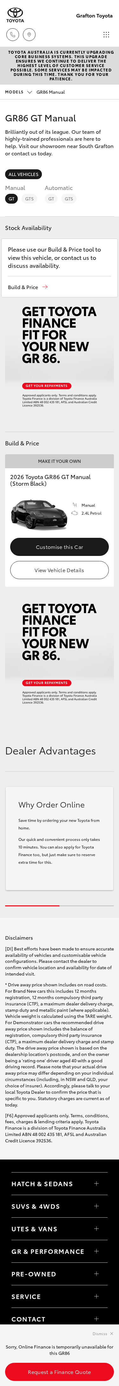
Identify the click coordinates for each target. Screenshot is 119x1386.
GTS (29, 198)
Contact (28, 1318)
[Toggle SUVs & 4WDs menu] (96, 1206)
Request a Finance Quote (59, 1371)
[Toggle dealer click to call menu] (12, 34)
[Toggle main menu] (106, 34)
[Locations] (29, 34)
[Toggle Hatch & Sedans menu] (96, 1184)
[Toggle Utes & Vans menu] (96, 1229)
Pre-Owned (33, 1273)
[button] (28, 287)
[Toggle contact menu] (96, 1274)
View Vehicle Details (59, 569)
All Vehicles (23, 174)
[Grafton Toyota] (15, 15)
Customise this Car (59, 546)
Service (26, 1296)
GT (11, 198)
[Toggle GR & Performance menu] (96, 1251)
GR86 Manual (35, 92)
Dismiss (100, 1333)
